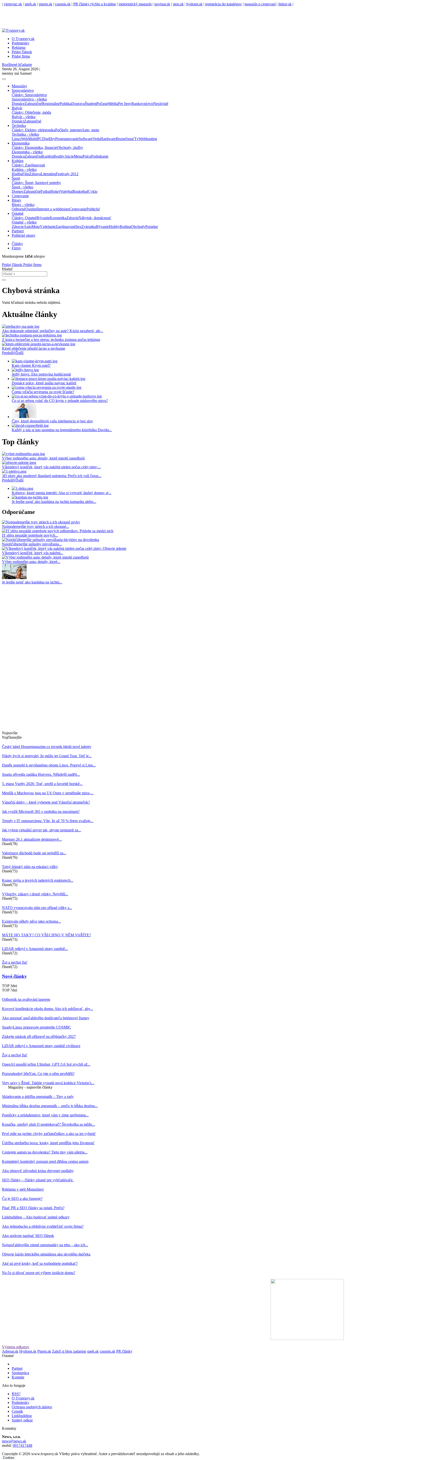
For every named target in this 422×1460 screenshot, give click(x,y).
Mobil (32, 139)
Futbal (46, 191)
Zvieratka (88, 227)
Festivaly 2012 (67, 174)
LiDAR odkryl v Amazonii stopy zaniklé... (35, 949)
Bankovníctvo (142, 104)
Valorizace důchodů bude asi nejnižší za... (34, 853)
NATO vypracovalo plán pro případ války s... (37, 908)
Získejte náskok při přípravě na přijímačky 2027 (39, 1036)
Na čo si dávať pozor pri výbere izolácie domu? (38, 1273)
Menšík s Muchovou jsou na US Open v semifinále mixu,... (48, 793)
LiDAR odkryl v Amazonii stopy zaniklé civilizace (41, 1046)
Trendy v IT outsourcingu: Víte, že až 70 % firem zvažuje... (47, 821)
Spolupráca (20, 1373)
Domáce (18, 104)
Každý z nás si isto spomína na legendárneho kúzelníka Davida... (62, 430)
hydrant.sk (194, 4)
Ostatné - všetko (24, 222)
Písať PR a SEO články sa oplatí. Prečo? (33, 1208)
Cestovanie (20, 196)
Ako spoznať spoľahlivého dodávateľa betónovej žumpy (45, 1018)
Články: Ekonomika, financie (34, 147)
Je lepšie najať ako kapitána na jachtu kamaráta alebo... (54, 502)
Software (86, 139)
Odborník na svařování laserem (26, 999)
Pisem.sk (44, 1351)
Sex (78, 227)
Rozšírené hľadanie (17, 64)
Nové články (14, 976)
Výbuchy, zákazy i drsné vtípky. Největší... (35, 894)
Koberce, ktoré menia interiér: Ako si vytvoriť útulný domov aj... (61, 493)
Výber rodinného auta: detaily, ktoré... (31, 562)
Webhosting (148, 139)
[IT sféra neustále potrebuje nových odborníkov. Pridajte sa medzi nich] (57, 531)
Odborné (18, 209)
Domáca (18, 156)
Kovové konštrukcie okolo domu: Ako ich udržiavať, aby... (47, 1009)
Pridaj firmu (32, 265)
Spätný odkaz (22, 1420)
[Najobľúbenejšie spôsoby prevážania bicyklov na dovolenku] (50, 540)
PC (39, 139)
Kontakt (18, 1377)
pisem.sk (45, 4)
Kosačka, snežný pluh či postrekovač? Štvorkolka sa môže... (48, 1124)
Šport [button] (16, 178)
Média (113, 104)
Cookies (8, 1458)
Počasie (102, 104)
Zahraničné (33, 104)
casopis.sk (63, 4)
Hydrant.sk (27, 1351)
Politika (65, 104)
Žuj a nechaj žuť (14, 962)
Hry (52, 139)
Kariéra (47, 156)
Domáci (18, 121)
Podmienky (20, 43)
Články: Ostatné (24, 218)
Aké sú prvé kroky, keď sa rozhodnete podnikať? (40, 1263)
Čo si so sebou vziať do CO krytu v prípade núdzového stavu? (60, 400)
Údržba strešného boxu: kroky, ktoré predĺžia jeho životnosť (48, 1143)
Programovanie (67, 139)
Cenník (17, 1411)
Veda (96, 139)
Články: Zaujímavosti (28, 165)
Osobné (31, 209)
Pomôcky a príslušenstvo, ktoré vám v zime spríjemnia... (45, 1115)
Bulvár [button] (17, 108)
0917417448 (22, 1445)
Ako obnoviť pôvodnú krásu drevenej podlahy (38, 1171)
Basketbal (80, 191)
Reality (58, 156)
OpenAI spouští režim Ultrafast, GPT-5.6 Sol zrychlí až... (46, 1064)
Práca (87, 156)
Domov (17, 191)
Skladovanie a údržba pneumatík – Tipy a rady (38, 1096)
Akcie (69, 156)
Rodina (125, 227)
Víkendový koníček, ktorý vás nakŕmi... (32, 553)
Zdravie (72, 218)
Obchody (138, 227)
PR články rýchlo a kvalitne (94, 4)
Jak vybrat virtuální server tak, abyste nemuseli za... (41, 830)
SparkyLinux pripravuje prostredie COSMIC (36, 1027)
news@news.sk (14, 1441)
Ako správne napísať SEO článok (28, 1236)
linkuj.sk (285, 4)
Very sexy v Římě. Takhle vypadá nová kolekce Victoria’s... (48, 1083)
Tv (136, 139)
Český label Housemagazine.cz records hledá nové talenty (46, 747)
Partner (17, 1368)
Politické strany (23, 235)
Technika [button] (19, 125)
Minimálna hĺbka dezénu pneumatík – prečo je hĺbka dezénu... (50, 1106)
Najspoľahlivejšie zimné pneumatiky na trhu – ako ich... (45, 1245)
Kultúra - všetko (24, 169)
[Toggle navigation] (4, 79)
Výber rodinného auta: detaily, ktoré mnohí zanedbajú (43, 458)
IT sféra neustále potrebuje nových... (30, 535)
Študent (90, 104)
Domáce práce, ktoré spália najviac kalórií (44, 383)
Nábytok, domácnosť (94, 218)
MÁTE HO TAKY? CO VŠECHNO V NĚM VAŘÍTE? (46, 935)
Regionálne (51, 104)
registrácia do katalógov (223, 4)
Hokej (55, 191)
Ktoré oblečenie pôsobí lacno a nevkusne (33, 348)
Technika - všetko (25, 134)
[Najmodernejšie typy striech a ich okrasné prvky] (41, 522)
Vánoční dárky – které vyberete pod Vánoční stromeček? (46, 802)
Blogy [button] (16, 200)
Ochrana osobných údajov (32, 1407)
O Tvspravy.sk (23, 39)
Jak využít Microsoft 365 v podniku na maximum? (41, 811)
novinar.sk (162, 4)
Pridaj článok (12, 265)
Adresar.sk (10, 1351)
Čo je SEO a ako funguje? (22, 1198)
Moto (36, 227)
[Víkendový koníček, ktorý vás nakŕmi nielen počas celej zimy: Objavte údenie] (64, 548)
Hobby (114, 227)
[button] (8, 353)
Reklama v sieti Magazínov (23, 1189)
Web (24, 139)
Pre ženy (124, 104)
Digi (45, 139)
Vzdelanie (47, 227)
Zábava (35, 174)
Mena (78, 156)
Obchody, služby (70, 147)
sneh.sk (30, 4)
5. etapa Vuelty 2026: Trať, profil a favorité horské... (42, 784)
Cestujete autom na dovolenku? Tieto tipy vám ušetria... (44, 1152)
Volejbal (66, 191)
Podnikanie (99, 156)
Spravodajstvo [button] (23, 90)
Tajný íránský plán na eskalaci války (30, 867)
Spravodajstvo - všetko (29, 99)
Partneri (18, 231)
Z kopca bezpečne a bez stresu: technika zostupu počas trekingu (51, 339)
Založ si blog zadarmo (69, 1351)
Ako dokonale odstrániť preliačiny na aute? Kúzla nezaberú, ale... (52, 331)
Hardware (108, 139)
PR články (124, 1351)
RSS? (16, 1394)
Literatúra (48, 174)
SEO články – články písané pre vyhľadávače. (38, 1180)
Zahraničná (33, 156)
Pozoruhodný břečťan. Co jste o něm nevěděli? (38, 1074)
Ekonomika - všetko (27, 152)
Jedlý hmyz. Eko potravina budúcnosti (41, 374)
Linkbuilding (22, 1416)
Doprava (78, 104)
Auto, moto (90, 130)
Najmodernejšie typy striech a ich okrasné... (35, 526)
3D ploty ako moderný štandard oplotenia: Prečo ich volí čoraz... (51, 476)
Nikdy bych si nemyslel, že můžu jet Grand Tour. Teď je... (47, 756)
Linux (16, 139)
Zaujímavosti (65, 227)
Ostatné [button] (17, 213)
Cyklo (92, 191)
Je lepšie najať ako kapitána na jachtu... (32, 582)
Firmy (16, 248)
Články (17, 244)
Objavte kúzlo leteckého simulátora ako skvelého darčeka (46, 1254)
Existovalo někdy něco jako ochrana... (31, 921)
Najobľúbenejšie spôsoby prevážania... (32, 544)
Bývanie (43, 218)
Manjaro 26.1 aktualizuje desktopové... (32, 839)
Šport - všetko (22, 187)
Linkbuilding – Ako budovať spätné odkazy (36, 1217)
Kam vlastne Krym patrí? (31, 365)
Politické (93, 209)
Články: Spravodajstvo (29, 95)
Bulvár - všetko (23, 117)
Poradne (151, 227)
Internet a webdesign (53, 209)
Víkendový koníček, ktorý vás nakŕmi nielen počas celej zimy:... (51, 467)
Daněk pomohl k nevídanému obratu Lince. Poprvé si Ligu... (49, 765)
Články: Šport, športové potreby (36, 183)
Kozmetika (58, 218)
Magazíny (19, 86)
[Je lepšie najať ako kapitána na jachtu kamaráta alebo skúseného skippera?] (14, 578)
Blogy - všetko (23, 205)
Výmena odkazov (15, 1347)
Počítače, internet (68, 130)
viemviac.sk (13, 4)
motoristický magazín (135, 4)
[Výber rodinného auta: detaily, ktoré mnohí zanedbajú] (45, 557)
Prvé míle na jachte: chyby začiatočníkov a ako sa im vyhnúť (49, 1134)
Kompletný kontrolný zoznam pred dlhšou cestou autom (45, 1161)
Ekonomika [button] (21, 143)
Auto (28, 227)
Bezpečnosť (125, 139)
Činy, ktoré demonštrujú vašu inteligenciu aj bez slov (52, 421)
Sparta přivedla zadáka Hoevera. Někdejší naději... (41, 774)
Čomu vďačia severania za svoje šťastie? (43, 392)
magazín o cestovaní (260, 4)
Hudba (17, 174)
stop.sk (178, 4)
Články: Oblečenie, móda (31, 112)
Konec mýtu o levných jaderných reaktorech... (37, 880)
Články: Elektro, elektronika (33, 130)
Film (25, 174)
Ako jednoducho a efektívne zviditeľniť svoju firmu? (43, 1226)
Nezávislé (160, 104)
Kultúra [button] (17, 161)
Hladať (7, 269)
